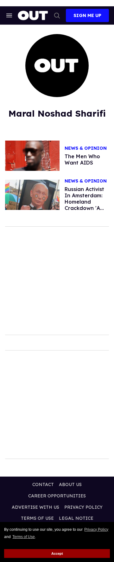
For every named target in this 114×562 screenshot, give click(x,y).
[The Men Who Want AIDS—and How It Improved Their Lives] (32, 155)
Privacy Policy (96, 529)
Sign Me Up (87, 15)
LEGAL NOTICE (76, 518)
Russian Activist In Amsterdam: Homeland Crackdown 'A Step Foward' (84, 201)
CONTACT (43, 484)
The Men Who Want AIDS (82, 159)
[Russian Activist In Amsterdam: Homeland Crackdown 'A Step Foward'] (32, 194)
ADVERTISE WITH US (35, 507)
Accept (57, 553)
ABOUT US (70, 484)
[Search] (57, 15)
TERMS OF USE (37, 518)
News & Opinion (86, 148)
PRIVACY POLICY (83, 507)
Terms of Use (23, 537)
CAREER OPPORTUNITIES (57, 496)
